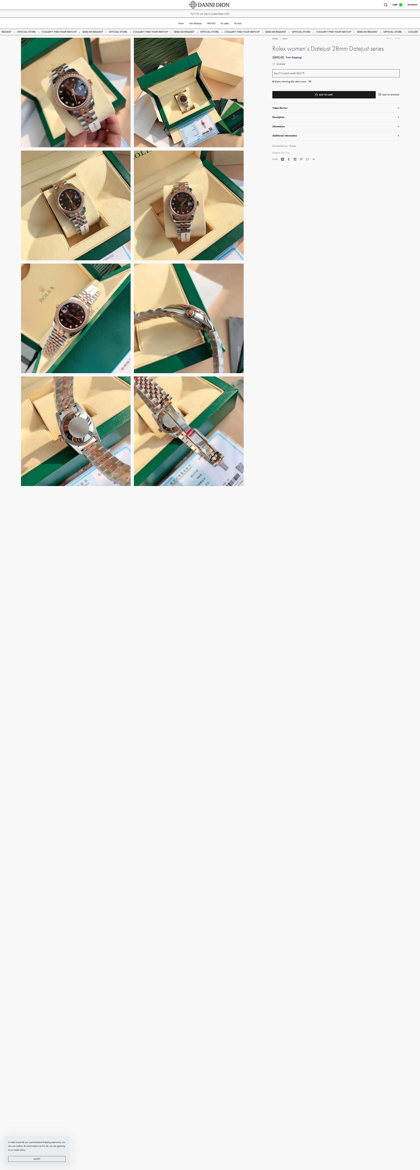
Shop (285, 38)
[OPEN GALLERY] (76, 92)
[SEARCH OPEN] (386, 5)
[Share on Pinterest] (301, 159)
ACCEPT (36, 1159)
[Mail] (307, 159)
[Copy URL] (313, 159)
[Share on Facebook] (288, 159)
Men (283, 152)
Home (275, 38)
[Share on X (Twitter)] (282, 159)
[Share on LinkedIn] (295, 159)
